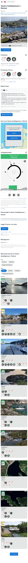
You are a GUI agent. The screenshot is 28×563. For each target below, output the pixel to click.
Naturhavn (4, 261)
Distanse (4, 270)
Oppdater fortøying (12, 81)
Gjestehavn (11, 261)
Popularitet (17, 270)
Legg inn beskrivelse (6, 114)
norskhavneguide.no (11, 1)
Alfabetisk (10, 270)
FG (7, 45)
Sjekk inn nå (4, 228)
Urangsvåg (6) (5, 14)
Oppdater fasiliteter (12, 65)
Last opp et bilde (6, 49)
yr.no (11, 200)
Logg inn (14, 133)
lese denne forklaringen (23, 198)
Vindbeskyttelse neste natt (7, 273)
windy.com (18, 204)
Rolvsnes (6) (12, 14)
